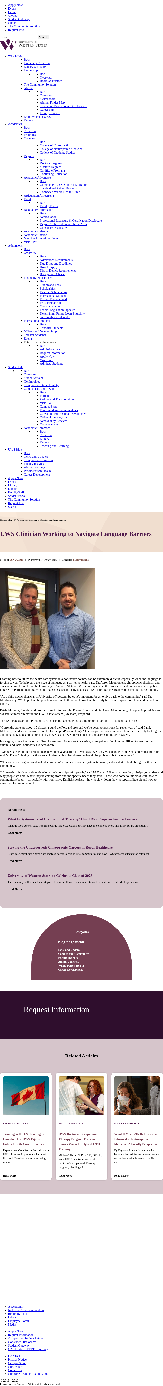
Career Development (70, 969)
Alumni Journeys (68, 961)
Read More (14, 832)
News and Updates (69, 949)
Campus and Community (73, 953)
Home (3, 520)
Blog (10, 520)
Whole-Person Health (71, 965)
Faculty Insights (68, 957)
